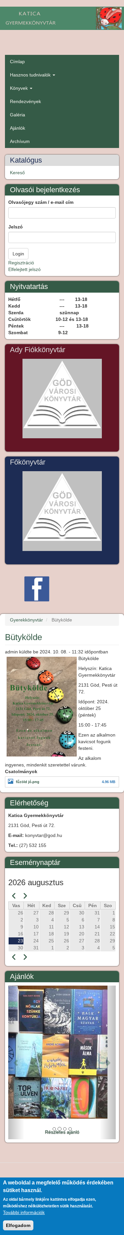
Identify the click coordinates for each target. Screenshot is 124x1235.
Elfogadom (18, 1225)
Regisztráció (21, 262)
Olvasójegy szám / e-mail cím (40, 202)
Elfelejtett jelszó (24, 269)
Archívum (20, 141)
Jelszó (15, 226)
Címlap (17, 61)
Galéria (17, 114)
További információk (24, 1212)
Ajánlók (17, 128)
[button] (16, 1062)
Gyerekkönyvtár (26, 619)
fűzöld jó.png (27, 782)
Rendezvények (25, 101)
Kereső (17, 172)
